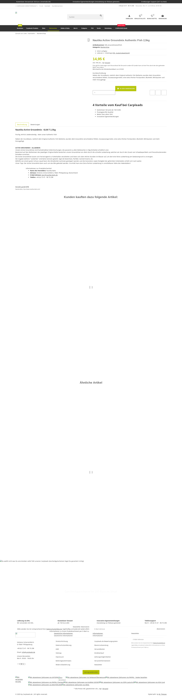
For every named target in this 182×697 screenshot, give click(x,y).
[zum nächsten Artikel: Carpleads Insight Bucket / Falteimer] (166, 33)
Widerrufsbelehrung (63, 665)
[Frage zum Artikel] (164, 92)
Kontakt (47, 6)
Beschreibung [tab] (22, 125)
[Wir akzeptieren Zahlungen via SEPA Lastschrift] (116, 682)
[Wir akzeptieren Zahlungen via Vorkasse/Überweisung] (86, 678)
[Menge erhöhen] (94, 97)
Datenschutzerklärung (54, 629)
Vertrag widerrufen (91, 672)
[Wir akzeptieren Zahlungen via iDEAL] (75, 684)
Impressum (60, 657)
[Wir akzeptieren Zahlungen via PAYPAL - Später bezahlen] (126, 678)
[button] (58, 6)
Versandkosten (99, 649)
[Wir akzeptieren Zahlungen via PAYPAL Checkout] (46, 682)
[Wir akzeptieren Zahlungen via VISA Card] (149, 682)
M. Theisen (163, 694)
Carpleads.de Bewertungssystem (106, 641)
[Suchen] (101, 15)
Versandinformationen (102, 661)
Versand (107, 63)
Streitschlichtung (62, 641)
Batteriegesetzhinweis (63, 661)
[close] (88, 40)
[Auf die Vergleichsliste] (152, 92)
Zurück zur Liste (21, 33)
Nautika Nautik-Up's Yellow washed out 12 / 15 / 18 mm (35, 545)
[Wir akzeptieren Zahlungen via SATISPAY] (43, 678)
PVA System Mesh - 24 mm (25, 359)
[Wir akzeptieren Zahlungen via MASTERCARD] (45, 684)
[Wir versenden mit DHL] (20, 681)
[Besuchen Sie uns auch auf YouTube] (22, 664)
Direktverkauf (99, 653)
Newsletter (98, 665)
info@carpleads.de (28, 652)
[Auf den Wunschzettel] (158, 92)
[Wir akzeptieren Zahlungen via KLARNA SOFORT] (81, 682)
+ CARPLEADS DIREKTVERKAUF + (26, 6)
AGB (57, 649)
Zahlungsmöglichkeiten (102, 657)
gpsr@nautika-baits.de (50, 175)
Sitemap (59, 653)
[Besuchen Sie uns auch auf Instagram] (24, 664)
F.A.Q (41, 6)
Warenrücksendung (101, 645)
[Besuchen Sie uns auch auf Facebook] (20, 664)
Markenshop (104, 47)
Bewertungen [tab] (35, 125)
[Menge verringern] (94, 88)
